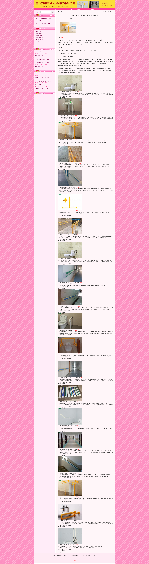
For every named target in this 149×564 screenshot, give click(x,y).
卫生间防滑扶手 (39, 37)
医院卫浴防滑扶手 (40, 35)
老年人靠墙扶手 (39, 40)
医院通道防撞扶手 (40, 46)
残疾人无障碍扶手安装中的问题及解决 (43, 63)
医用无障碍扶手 (39, 31)
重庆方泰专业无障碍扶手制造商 (64, 96)
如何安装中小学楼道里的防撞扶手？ (42, 88)
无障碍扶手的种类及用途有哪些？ (42, 74)
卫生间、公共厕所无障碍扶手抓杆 (42, 59)
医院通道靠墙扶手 (40, 42)
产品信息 (63, 9)
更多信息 (59, 552)
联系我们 (93, 9)
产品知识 (78, 9)
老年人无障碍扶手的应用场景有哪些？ (43, 81)
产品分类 (71, 9)
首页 (56, 9)
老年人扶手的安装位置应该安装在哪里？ (43, 77)
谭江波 (95, 555)
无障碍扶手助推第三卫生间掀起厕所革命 (43, 52)
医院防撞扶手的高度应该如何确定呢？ (43, 85)
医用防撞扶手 (39, 33)
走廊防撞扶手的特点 (39, 66)
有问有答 (85, 9)
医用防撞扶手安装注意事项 (40, 55)
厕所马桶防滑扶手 (40, 44)
